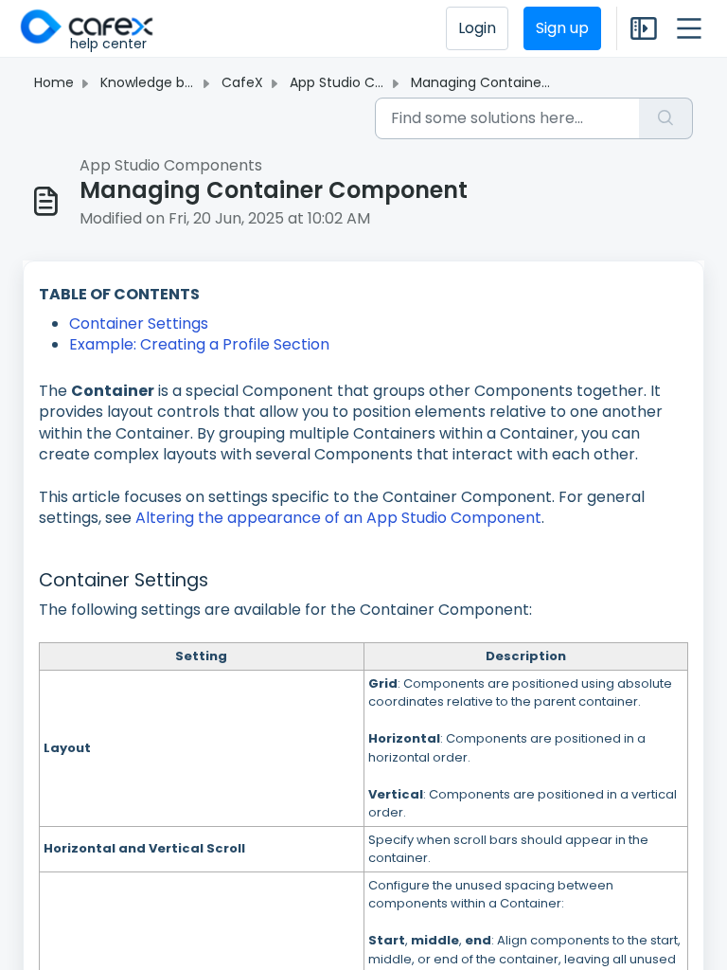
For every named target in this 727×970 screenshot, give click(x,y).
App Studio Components (371, 82)
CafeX (242, 82)
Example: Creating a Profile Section (201, 344)
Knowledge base (154, 82)
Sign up (562, 28)
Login (477, 28)
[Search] (666, 118)
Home (54, 82)
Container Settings (138, 323)
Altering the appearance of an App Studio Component (338, 518)
